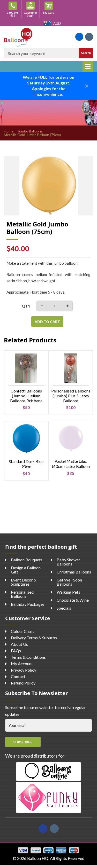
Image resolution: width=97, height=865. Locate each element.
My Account (22, 663)
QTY (26, 305)
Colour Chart (22, 631)
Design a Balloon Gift (26, 569)
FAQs (16, 650)
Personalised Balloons (22, 594)
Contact (18, 676)
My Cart (50, 12)
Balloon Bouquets (26, 559)
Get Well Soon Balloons (69, 581)
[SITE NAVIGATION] (88, 66)
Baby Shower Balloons (68, 561)
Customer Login (30, 14)
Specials (64, 608)
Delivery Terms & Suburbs (34, 637)
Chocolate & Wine (73, 599)
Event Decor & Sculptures (23, 581)
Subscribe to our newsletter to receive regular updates (45, 711)
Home (8, 131)
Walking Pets (68, 591)
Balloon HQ (37, 858)
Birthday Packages (27, 604)
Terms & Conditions (28, 657)
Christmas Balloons (74, 571)
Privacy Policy (23, 669)
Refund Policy (23, 682)
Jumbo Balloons (30, 131)
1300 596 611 (12, 14)
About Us (19, 644)
